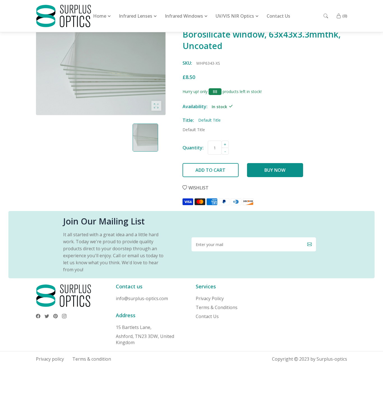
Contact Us (207, 316)
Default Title (194, 129)
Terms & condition (91, 359)
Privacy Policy (210, 298)
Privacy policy (50, 359)
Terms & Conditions (216, 307)
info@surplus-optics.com (142, 298)
